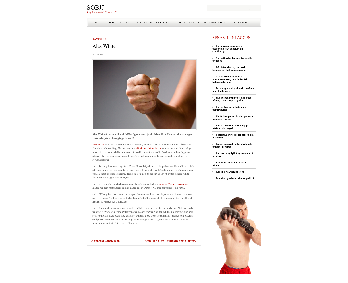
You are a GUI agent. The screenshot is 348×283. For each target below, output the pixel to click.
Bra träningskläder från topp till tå (235, 178)
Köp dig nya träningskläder (231, 171)
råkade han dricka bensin (148, 148)
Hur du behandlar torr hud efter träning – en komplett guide (231, 99)
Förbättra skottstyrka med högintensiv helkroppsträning (229, 68)
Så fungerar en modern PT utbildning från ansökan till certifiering (229, 49)
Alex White (98, 144)
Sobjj (95, 7)
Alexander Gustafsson (105, 240)
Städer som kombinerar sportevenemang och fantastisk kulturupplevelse (229, 79)
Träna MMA (240, 22)
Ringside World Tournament (173, 184)
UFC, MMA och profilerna (154, 22)
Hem (94, 22)
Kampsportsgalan (117, 22)
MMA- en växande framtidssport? (202, 22)
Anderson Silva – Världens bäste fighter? (170, 240)
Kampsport (99, 39)
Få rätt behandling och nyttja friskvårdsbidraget (230, 127)
